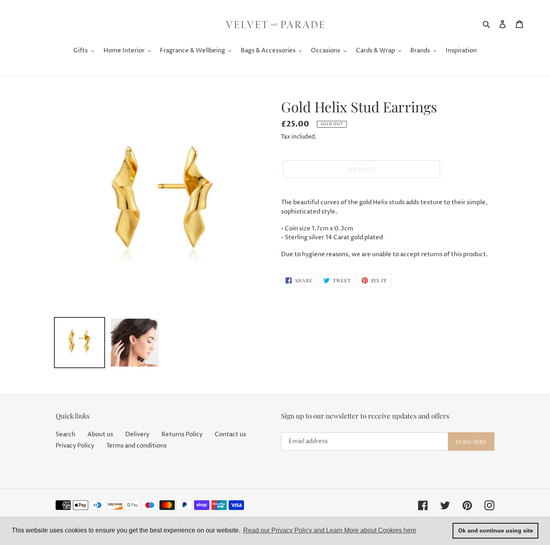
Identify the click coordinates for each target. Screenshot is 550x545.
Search (65, 434)
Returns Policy (182, 434)
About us (100, 434)
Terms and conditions (136, 445)
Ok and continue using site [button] (495, 530)
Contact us (230, 434)
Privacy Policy (75, 445)
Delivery (137, 434)
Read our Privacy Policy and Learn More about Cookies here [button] (329, 530)
